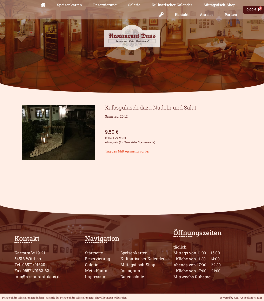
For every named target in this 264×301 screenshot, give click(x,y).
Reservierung (105, 4)
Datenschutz (132, 276)
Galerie (134, 4)
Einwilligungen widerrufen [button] (111, 297)
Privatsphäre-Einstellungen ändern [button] (23, 297)
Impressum (96, 276)
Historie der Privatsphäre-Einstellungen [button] (69, 297)
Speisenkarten (69, 4)
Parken (231, 14)
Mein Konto (96, 270)
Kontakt (182, 14)
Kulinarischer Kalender (172, 4)
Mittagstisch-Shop (220, 4)
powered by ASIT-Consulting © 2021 (241, 297)
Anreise (206, 14)
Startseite (94, 252)
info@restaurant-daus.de (37, 276)
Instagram (130, 270)
